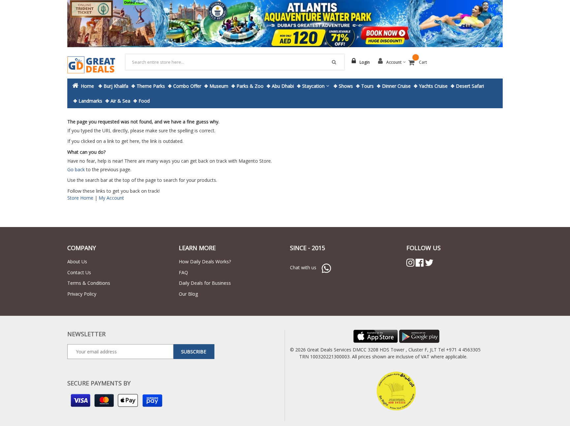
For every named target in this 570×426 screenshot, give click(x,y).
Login (365, 62)
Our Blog (188, 294)
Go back (76, 169)
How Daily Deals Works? (205, 261)
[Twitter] (429, 262)
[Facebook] (420, 262)
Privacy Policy (81, 294)
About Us (77, 261)
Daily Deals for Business (205, 283)
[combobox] (235, 62)
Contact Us (79, 272)
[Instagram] (410, 262)
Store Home (80, 198)
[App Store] (375, 336)
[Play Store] (419, 336)
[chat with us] (326, 267)
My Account (111, 198)
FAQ (183, 272)
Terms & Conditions (88, 283)
